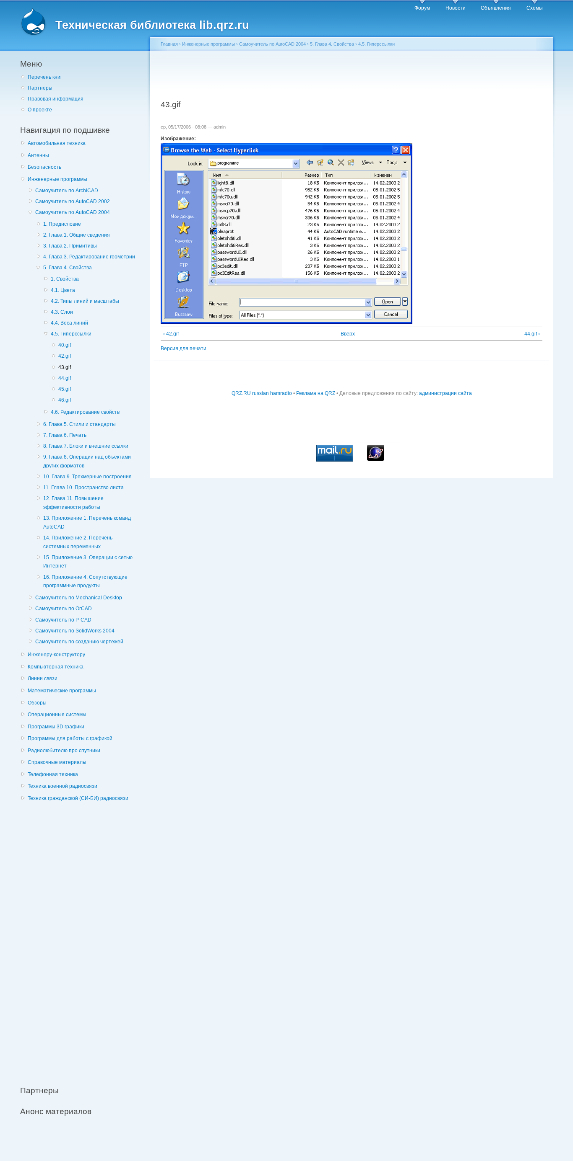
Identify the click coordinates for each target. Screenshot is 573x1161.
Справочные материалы (57, 762)
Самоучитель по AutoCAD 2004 (72, 212)
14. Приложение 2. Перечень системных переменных (77, 542)
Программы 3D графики (56, 727)
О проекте (40, 110)
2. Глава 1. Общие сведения (76, 235)
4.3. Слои (62, 312)
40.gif (64, 345)
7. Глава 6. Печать (64, 435)
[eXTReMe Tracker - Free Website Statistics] (375, 459)
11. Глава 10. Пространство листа (83, 487)
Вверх (348, 334)
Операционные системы (57, 714)
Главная (169, 43)
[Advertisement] (83, 939)
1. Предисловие (62, 224)
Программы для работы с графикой (70, 738)
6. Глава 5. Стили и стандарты (79, 424)
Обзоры (37, 703)
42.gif (64, 356)
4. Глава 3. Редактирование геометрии (89, 257)
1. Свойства (65, 279)
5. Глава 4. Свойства (67, 268)
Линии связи (42, 678)
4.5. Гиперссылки (71, 334)
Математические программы (62, 691)
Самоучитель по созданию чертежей (79, 642)
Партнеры (40, 88)
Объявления (496, 8)
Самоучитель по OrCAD (63, 608)
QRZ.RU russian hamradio (262, 393)
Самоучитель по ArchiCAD (66, 191)
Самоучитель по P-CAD (63, 620)
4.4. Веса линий (69, 323)
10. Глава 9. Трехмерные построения (87, 477)
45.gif (64, 389)
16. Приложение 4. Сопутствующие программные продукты (85, 581)
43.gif (64, 367)
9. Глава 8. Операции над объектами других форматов (87, 461)
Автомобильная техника (57, 143)
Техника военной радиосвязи (62, 786)
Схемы (534, 8)
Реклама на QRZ (315, 393)
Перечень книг (45, 77)
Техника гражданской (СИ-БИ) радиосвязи (78, 798)
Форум (422, 8)
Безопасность (44, 167)
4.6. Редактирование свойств (85, 412)
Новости (455, 8)
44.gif (64, 378)
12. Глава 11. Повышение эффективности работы (73, 502)
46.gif (64, 400)
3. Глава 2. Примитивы (70, 246)
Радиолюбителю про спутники (64, 750)
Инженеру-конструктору (56, 655)
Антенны (38, 155)
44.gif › (532, 334)
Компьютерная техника (55, 667)
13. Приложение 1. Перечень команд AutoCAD (87, 522)
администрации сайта (445, 393)
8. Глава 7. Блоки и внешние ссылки (85, 446)
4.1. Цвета (63, 290)
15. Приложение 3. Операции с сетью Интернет (88, 562)
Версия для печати (183, 348)
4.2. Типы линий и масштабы (85, 301)
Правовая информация (55, 99)
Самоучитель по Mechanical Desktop (78, 598)
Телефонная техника (53, 774)
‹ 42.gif (171, 334)
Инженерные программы (57, 179)
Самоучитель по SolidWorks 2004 (75, 631)
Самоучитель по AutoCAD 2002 (72, 201)
